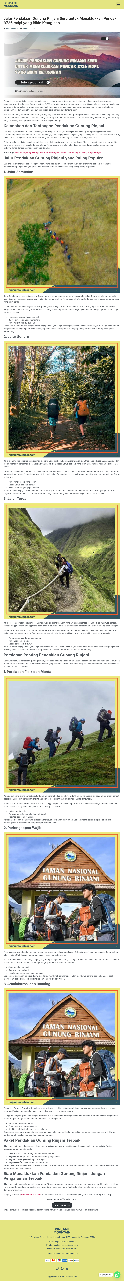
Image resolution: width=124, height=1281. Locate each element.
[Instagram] (57, 1268)
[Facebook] (62, 1268)
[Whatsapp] (117, 1274)
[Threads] (66, 1268)
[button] (118, 4)
